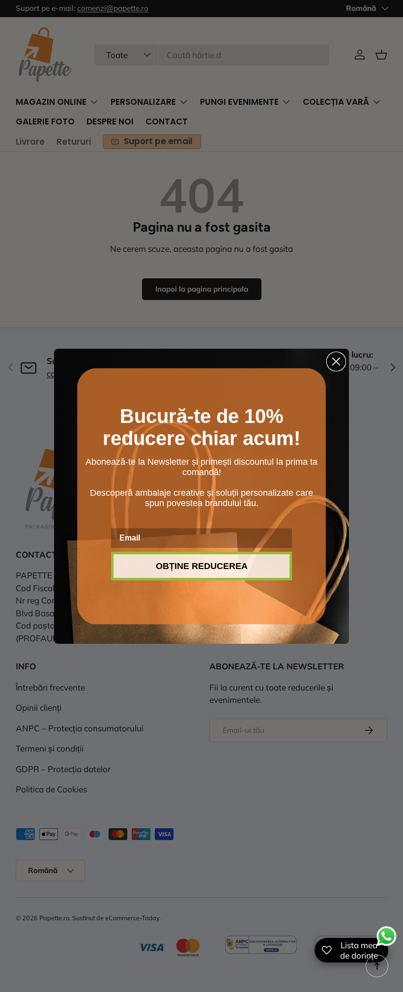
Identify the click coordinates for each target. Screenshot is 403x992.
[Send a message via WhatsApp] (386, 936)
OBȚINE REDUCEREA (202, 566)
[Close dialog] (336, 361)
